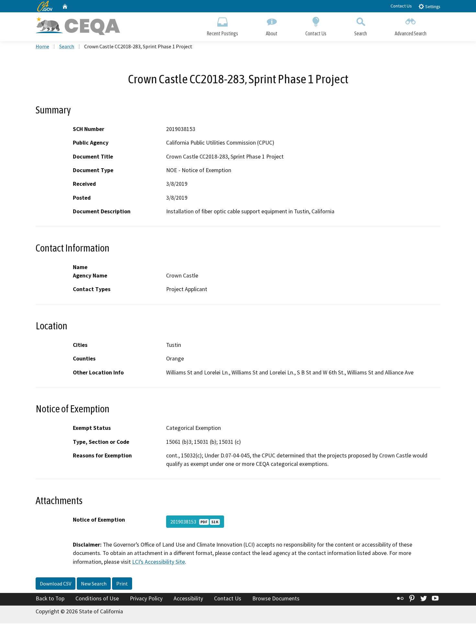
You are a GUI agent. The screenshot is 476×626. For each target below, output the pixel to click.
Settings (432, 6)
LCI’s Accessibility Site (158, 561)
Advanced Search (410, 33)
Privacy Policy (146, 598)
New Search (94, 583)
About (272, 33)
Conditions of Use (97, 598)
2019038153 (194, 521)
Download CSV (55, 583)
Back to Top (50, 598)
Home (42, 46)
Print (122, 583)
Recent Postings (222, 33)
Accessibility (188, 598)
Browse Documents (276, 598)
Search (360, 33)
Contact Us (401, 6)
